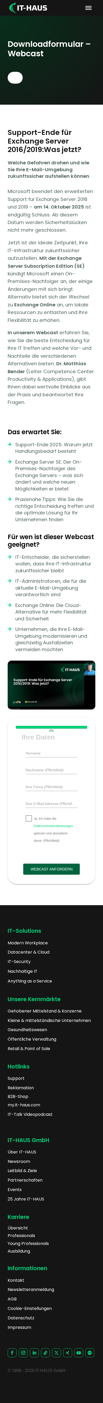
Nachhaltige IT (23, 971)
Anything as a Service (30, 981)
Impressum (19, 1327)
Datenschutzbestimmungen (53, 826)
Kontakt (16, 1280)
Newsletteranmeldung (31, 1289)
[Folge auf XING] (67, 1352)
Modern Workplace (28, 943)
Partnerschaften (25, 1180)
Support (16, 1078)
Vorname (33, 753)
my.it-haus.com (24, 1105)
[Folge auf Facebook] (12, 1352)
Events (15, 1190)
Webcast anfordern (52, 869)
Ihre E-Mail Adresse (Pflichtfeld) (52, 804)
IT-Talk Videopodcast (30, 1114)
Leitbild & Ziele (22, 1171)
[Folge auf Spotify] (89, 1352)
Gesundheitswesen (27, 1030)
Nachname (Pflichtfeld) (45, 770)
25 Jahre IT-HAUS (26, 1199)
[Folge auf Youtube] (78, 1352)
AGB (12, 1299)
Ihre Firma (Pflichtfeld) (44, 787)
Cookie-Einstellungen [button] (30, 1308)
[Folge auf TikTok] (45, 1352)
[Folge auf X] (56, 1352)
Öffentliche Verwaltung (32, 1039)
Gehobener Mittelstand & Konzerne (45, 1011)
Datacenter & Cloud (28, 952)
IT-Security (19, 962)
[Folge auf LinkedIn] (34, 1352)
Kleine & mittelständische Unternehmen (49, 1020)
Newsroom (19, 1161)
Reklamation (21, 1088)
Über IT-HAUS (22, 1152)
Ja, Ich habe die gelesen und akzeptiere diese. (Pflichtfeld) (53, 830)
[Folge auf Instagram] (23, 1352)
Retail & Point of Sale (29, 1049)
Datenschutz (21, 1318)
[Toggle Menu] (88, 8)
